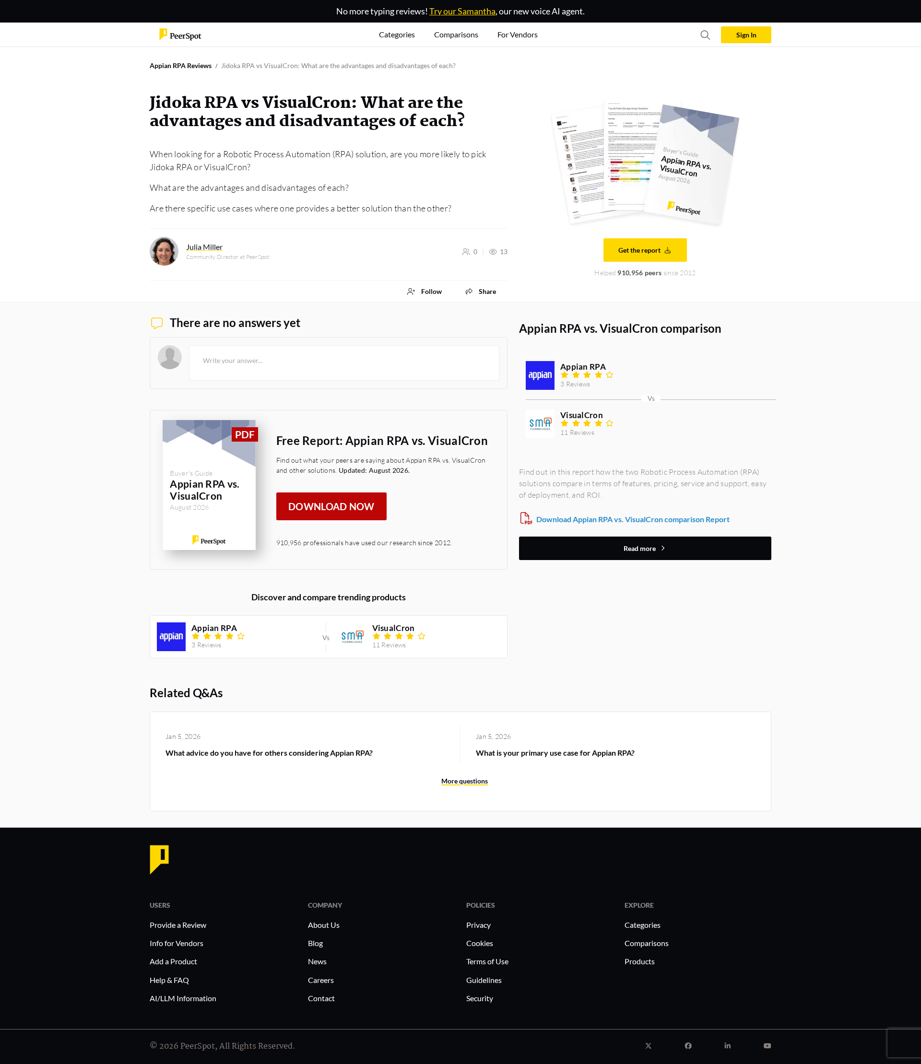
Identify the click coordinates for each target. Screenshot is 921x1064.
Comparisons (647, 942)
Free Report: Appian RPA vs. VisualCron (382, 440)
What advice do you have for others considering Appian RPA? (269, 752)
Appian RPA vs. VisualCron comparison (620, 328)
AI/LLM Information (183, 998)
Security (479, 998)
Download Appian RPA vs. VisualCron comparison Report (633, 519)
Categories (643, 924)
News (317, 961)
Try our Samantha (462, 11)
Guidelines (484, 979)
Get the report (639, 250)
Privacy (478, 924)
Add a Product (173, 961)
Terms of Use (487, 961)
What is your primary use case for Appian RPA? (555, 752)
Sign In (746, 35)
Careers (321, 979)
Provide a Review (178, 924)
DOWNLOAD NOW (331, 506)
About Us (324, 924)
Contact (321, 998)
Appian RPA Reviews (181, 65)
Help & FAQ (169, 979)
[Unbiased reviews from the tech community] (180, 34)
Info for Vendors (176, 942)
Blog (315, 942)
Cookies (479, 942)
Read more (640, 548)
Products (640, 961)
